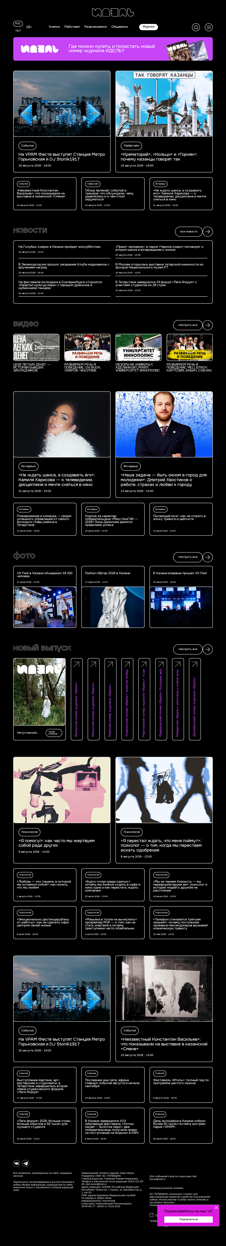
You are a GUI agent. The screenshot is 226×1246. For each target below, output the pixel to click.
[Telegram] (25, 1163)
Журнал (148, 26)
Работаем (72, 27)
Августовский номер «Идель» (27, 733)
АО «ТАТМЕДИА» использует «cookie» (171, 1194)
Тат (18, 31)
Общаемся (119, 27)
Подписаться (188, 1219)
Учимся (54, 27)
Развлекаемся (95, 27)
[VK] (16, 1163)
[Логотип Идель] (113, 12)
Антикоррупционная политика (166, 1188)
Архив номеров (52, 733)
